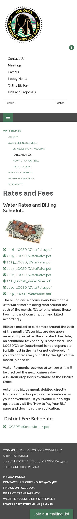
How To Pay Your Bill (26, 160)
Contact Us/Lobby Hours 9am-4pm (30, 482)
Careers (13, 72)
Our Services (12, 130)
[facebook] (71, 49)
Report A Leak (21, 166)
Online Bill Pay (18, 85)
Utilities (13, 137)
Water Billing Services (22, 143)
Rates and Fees (22, 154)
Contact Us (16, 59)
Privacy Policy (14, 476)
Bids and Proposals (22, 92)
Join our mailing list (51, 514)
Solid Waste (15, 184)
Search (60, 103)
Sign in (48, 504)
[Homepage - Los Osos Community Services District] (38, 24)
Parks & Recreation (20, 172)
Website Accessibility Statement (29, 498)
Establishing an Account (29, 148)
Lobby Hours (17, 79)
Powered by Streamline (21, 504)
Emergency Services (21, 178)
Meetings (14, 65)
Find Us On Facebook (19, 487)
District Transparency (21, 493)
